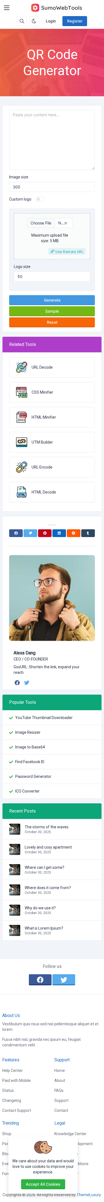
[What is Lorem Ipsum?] (14, 933)
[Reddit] (73, 533)
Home (59, 1070)
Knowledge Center (70, 1134)
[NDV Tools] (56, 7)
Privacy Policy (66, 1173)
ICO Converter (27, 791)
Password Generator (33, 776)
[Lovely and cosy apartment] (14, 852)
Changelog (11, 1100)
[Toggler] (6, 7)
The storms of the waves (47, 827)
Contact (61, 1110)
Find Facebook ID (29, 762)
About (59, 1080)
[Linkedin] (59, 533)
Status (8, 1090)
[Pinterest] (45, 533)
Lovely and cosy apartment (48, 847)
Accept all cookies (43, 1184)
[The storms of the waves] (14, 832)
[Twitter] (30, 533)
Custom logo (20, 199)
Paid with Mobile (16, 1080)
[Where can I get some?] (14, 872)
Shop (6, 1134)
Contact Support (16, 1110)
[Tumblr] (88, 533)
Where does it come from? (48, 887)
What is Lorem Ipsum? (44, 928)
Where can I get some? (44, 867)
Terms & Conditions (71, 1163)
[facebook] (18, 683)
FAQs (59, 1090)
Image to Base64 (30, 747)
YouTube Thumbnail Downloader (44, 717)
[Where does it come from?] (14, 892)
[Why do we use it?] (14, 913)
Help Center (12, 1070)
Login (51, 21)
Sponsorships (66, 1154)
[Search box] (22, 21)
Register (74, 21)
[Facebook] (16, 533)
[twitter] (27, 683)
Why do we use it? (40, 908)
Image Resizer (27, 732)
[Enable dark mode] (34, 21)
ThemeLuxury (89, 1195)
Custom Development (73, 1144)
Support (61, 1100)
